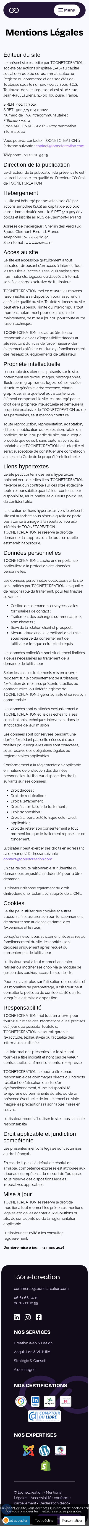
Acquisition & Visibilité (32, 1352)
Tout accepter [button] (17, 1520)
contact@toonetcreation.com (60, 146)
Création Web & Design (33, 1343)
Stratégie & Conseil (30, 1361)
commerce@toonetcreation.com (41, 1288)
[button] (5, 1520)
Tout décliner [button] (45, 1520)
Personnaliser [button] (72, 1520)
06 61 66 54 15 (26, 1298)
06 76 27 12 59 (26, 1303)
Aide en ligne (24, 1369)
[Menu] (67, 10)
